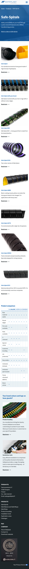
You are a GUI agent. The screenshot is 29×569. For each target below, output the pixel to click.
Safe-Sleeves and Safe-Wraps (9, 507)
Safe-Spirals (4, 504)
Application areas (6, 516)
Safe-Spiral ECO (5, 285)
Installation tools (6, 514)
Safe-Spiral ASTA (6, 223)
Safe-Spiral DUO (5, 160)
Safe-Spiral (4, 64)
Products (8, 8)
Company (4, 527)
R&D (2, 524)
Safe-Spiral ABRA (6, 190)
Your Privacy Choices (19, 565)
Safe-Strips (4, 509)
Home (3, 8)
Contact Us (4, 532)
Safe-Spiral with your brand (8, 96)
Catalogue (4, 518)
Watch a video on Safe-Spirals (9, 31)
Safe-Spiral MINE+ (6, 253)
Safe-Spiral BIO (5, 128)
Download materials (7, 534)
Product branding (6, 511)
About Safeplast (6, 530)
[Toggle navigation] (26, 2)
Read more (4, 72)
